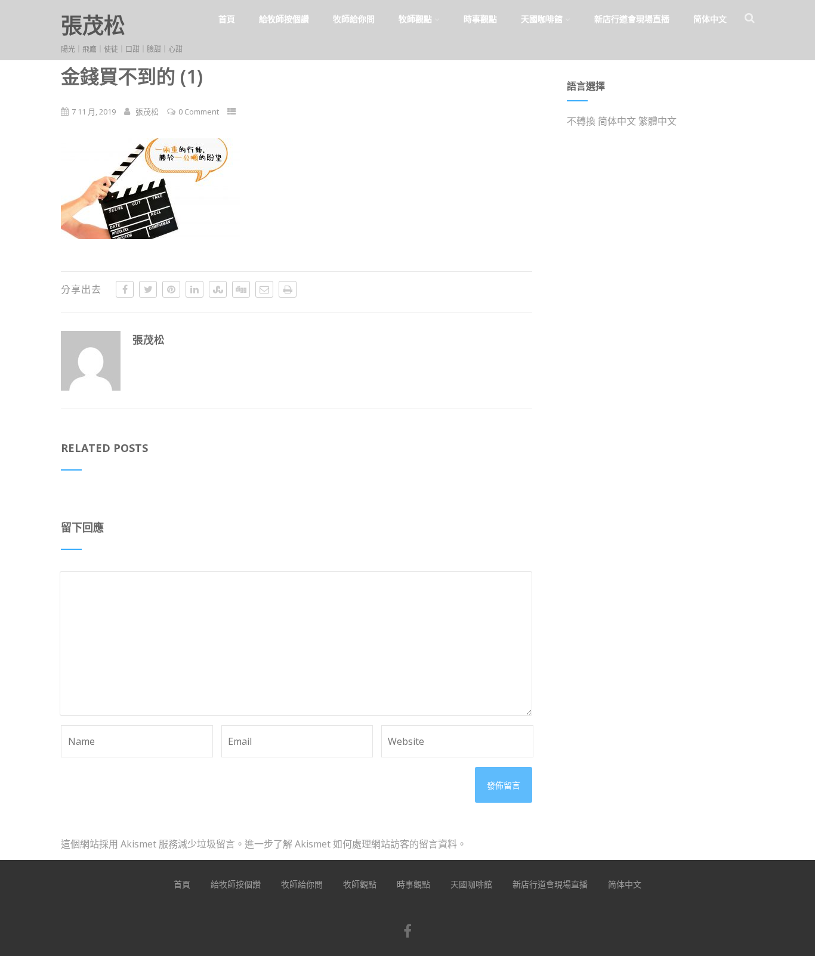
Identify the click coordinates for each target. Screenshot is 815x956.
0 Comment (198, 111)
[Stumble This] (218, 289)
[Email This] (264, 289)
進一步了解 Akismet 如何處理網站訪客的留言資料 (351, 843)
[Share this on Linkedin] (194, 289)
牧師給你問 (354, 18)
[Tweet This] (148, 289)
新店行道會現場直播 (631, 18)
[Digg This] (241, 289)
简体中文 (710, 18)
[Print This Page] (288, 289)
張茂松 (93, 25)
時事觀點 (480, 18)
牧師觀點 (415, 18)
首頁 (226, 18)
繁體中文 (657, 121)
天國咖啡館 (542, 18)
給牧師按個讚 (284, 18)
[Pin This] (171, 289)
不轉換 (581, 121)
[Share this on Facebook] (125, 289)
